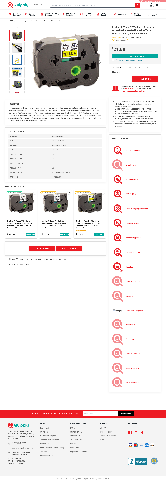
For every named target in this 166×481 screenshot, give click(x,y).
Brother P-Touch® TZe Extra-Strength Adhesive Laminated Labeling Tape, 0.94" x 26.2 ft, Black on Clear (54, 224)
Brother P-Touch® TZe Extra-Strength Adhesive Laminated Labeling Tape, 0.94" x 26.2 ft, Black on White (19, 224)
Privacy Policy (106, 432)
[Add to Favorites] (34, 192)
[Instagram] (141, 432)
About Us (104, 428)
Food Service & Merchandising (52, 448)
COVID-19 (44, 432)
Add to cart (30, 235)
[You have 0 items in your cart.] (157, 5)
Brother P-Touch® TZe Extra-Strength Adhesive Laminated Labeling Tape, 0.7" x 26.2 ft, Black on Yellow (88, 224)
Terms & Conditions (108, 436)
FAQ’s (72, 428)
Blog (102, 440)
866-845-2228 (132, 89)
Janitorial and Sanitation (49, 440)
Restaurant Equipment (48, 456)
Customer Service (77, 432)
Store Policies (76, 448)
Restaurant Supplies (48, 436)
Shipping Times (76, 436)
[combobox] (95, 5)
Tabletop (43, 452)
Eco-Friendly (45, 428)
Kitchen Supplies (47, 444)
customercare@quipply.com (134, 91)
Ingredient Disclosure (78, 452)
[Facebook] (130, 432)
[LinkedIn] (135, 432)
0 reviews (137, 38)
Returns (73, 444)
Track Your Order (76, 440)
